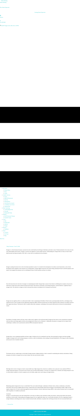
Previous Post (9, 404)
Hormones (11, 246)
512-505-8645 (3, 22)
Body (8, 246)
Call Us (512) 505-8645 (40, 411)
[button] (5, 188)
